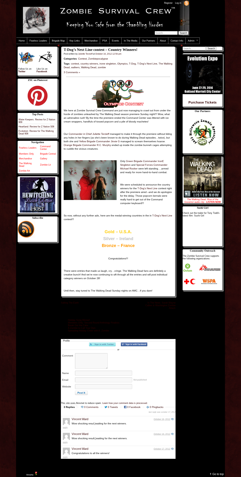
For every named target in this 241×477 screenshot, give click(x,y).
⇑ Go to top (216, 474)
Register (168, 3)
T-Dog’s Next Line (147, 188)
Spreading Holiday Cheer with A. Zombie (88, 330)
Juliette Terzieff (85, 54)
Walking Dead (88, 67)
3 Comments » (72, 72)
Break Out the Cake (78, 325)
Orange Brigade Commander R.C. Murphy (87, 145)
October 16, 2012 (162, 419)
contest (75, 63)
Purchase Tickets (202, 102)
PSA (104, 40)
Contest (82, 58)
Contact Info (177, 40)
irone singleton (108, 63)
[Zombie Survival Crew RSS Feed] (186, 3)
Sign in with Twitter (102, 344)
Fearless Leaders (38, 40)
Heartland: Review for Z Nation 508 (36, 126)
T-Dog (132, 63)
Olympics (122, 63)
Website (66, 386)
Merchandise (91, 40)
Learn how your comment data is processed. (125, 403)
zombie (102, 67)
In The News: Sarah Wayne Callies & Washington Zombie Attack (160, 305)
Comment (67, 355)
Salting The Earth (70, 302)
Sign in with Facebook (134, 344)
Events (115, 40)
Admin (190, 40)
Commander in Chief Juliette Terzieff (89, 133)
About (163, 40)
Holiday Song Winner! (79, 320)
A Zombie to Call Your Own (81, 328)
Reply (65, 427)
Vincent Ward (80, 419)
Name (65, 373)
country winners (89, 63)
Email (65, 379)
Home (22, 40)
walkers (75, 67)
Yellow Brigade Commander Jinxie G (99, 141)
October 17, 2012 (162, 449)
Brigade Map (58, 40)
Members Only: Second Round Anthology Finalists (93, 322)
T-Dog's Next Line (147, 63)
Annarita (29, 475)
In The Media (130, 40)
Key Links (75, 40)
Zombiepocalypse (98, 58)
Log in (178, 3)
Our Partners (148, 40)
